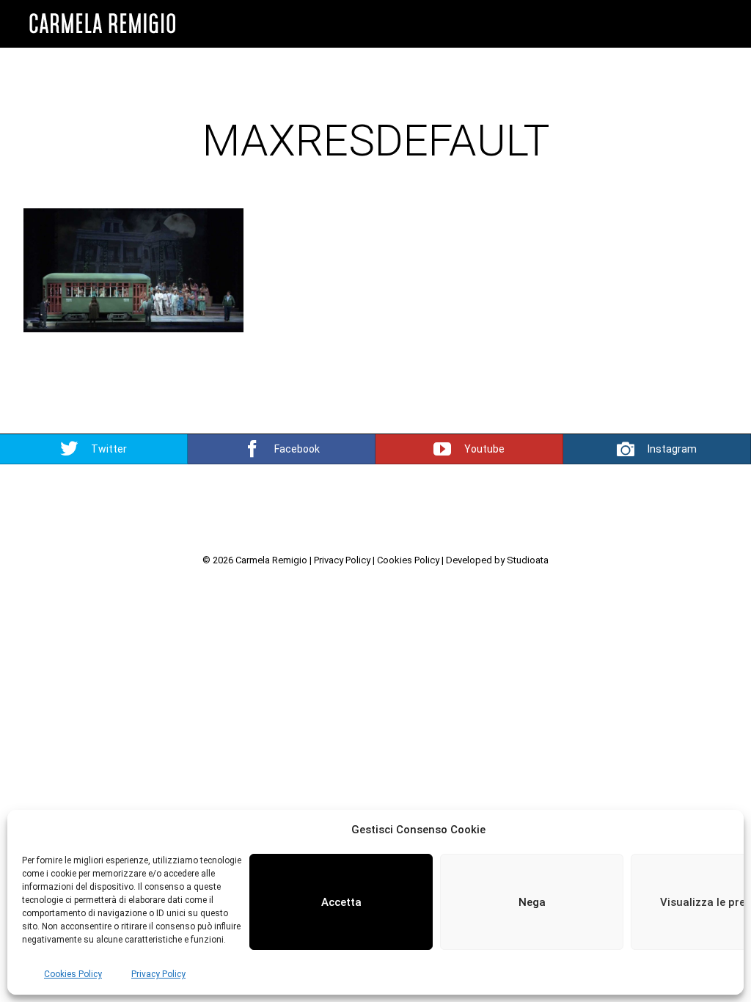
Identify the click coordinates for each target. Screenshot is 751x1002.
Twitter (109, 449)
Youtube (484, 449)
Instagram (672, 449)
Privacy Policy (158, 974)
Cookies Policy (73, 974)
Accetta (341, 902)
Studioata (528, 560)
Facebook (297, 449)
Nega (532, 902)
